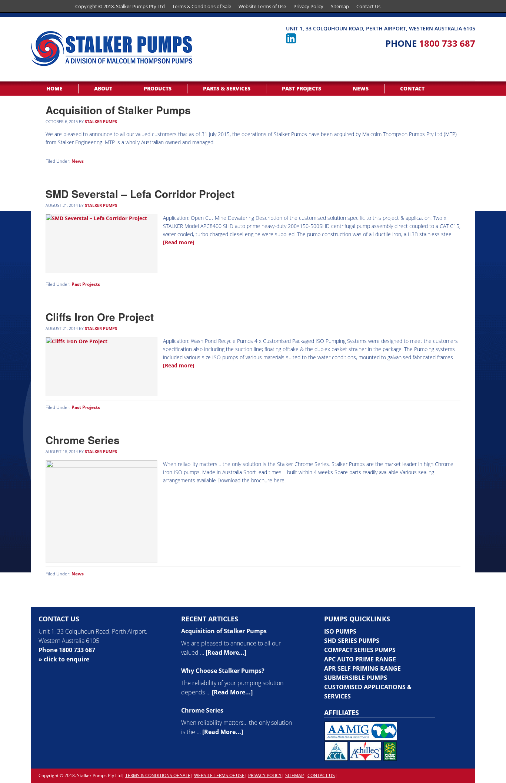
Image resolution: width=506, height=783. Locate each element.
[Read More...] (226, 652)
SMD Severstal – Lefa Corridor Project (140, 193)
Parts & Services (226, 88)
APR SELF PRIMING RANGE (362, 668)
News (361, 88)
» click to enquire (64, 659)
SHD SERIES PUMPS (351, 641)
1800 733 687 (447, 43)
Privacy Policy (308, 6)
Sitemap (340, 6)
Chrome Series (83, 439)
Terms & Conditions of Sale (201, 6)
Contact (412, 88)
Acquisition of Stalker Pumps (118, 110)
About (103, 88)
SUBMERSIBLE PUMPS (355, 678)
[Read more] (178, 242)
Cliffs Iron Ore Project (100, 316)
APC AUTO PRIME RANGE (360, 659)
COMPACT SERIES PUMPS (360, 650)
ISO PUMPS (340, 631)
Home (54, 88)
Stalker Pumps (101, 121)
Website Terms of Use (262, 6)
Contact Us (368, 6)
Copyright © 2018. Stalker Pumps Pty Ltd (120, 6)
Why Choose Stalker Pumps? (222, 671)
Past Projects (301, 88)
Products (158, 88)
